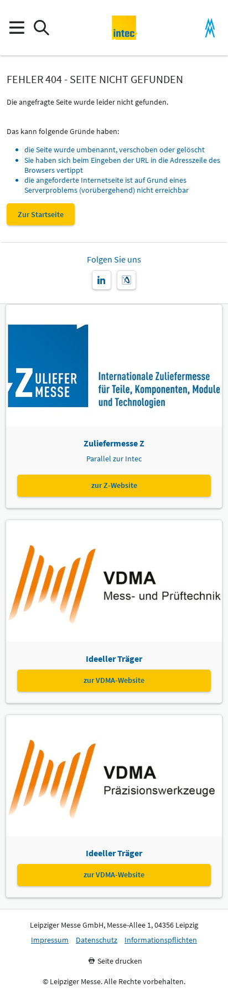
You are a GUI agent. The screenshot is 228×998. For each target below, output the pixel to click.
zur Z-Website (114, 485)
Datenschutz (96, 940)
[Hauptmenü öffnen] (16, 28)
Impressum (50, 940)
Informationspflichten (161, 940)
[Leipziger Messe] (210, 28)
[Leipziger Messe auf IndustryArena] (126, 280)
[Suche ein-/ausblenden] (41, 28)
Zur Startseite (41, 214)
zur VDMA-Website (114, 680)
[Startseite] (124, 27)
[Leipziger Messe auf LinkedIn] (101, 280)
